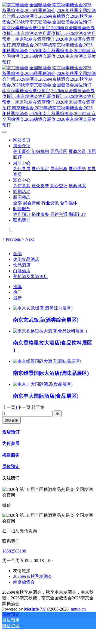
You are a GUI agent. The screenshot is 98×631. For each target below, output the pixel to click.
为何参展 (11, 443)
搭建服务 (11, 455)
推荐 (17, 286)
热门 (17, 292)
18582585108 (14, 551)
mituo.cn (78, 609)
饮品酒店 (21, 265)
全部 (17, 203)
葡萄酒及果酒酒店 (30, 276)
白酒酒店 (21, 270)
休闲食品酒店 (26, 259)
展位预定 (11, 466)
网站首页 (21, 140)
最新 (17, 298)
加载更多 (11, 420)
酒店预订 (11, 432)
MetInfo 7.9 (34, 609)
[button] (12, 239)
